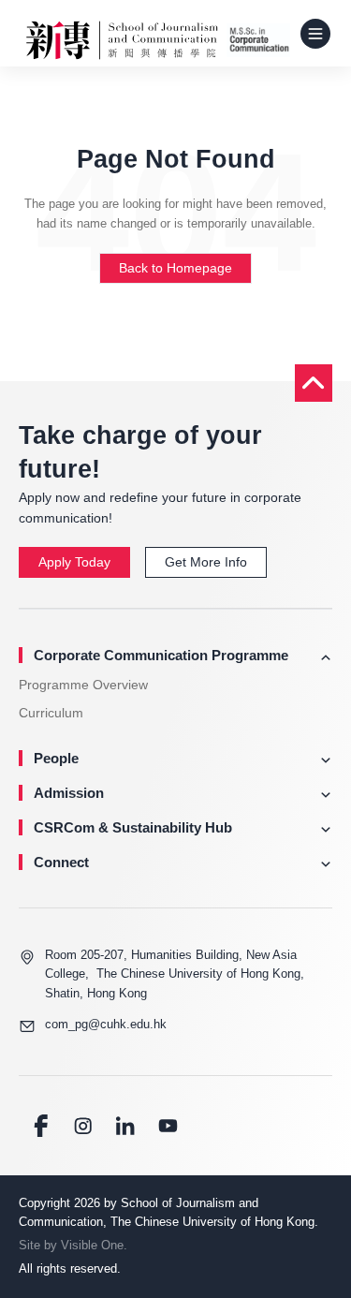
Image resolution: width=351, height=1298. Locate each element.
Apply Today (74, 561)
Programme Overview (83, 684)
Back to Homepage (175, 267)
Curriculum (51, 712)
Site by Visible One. (73, 1245)
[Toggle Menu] (315, 33)
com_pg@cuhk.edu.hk (106, 1024)
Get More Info (206, 561)
